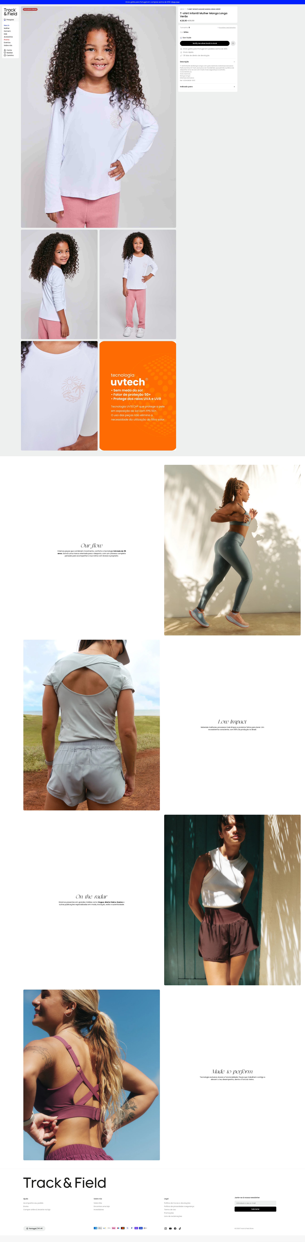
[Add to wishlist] (233, 43)
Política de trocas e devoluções (177, 1203)
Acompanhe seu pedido (33, 1203)
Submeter (255, 1209)
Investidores (99, 1209)
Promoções (169, 1213)
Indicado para (186, 86)
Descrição (184, 62)
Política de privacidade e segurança (179, 1206)
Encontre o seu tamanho (227, 27)
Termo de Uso (170, 1209)
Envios (25, 1206)
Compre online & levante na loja (36, 1209)
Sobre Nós (98, 1203)
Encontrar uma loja (102, 1206)
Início (182, 9)
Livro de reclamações (173, 1216)
